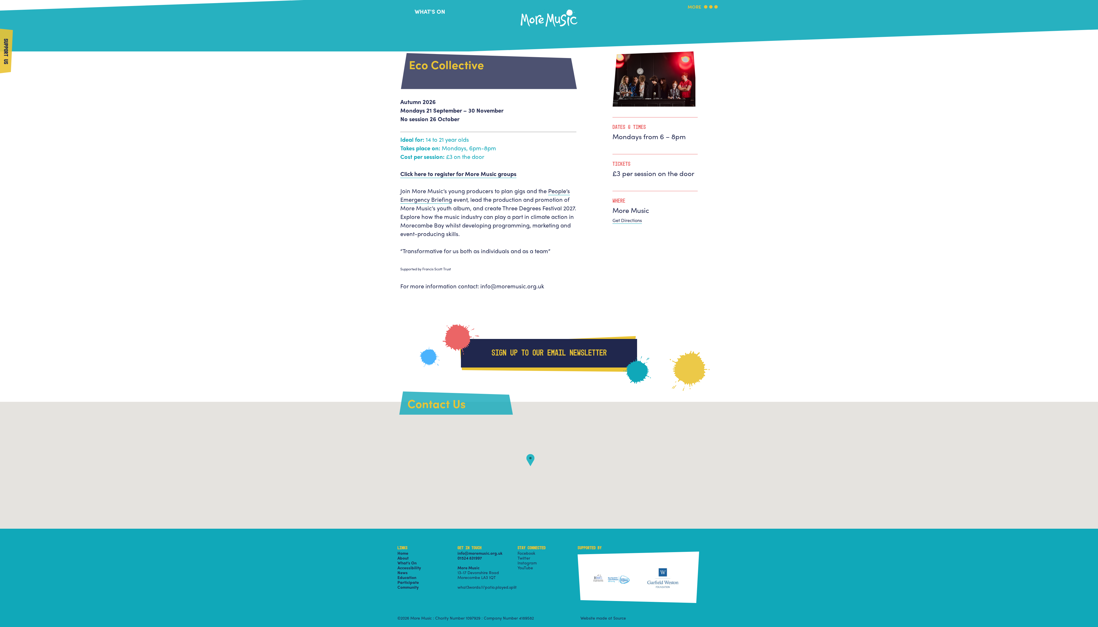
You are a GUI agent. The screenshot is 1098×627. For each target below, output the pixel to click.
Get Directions (627, 220)
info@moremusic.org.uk (480, 553)
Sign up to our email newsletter (549, 353)
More (694, 7)
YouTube (525, 567)
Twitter (524, 558)
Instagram (527, 563)
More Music (549, 10)
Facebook (526, 553)
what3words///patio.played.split (487, 587)
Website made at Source (603, 618)
